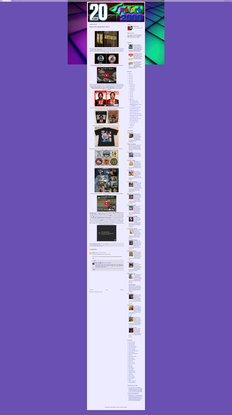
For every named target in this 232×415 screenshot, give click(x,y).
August (131, 91)
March (131, 99)
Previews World (131, 362)
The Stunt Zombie (132, 284)
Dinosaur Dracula (132, 352)
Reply (93, 258)
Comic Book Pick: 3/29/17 (134, 102)
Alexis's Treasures (132, 160)
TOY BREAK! (131, 170)
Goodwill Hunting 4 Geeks (133, 353)
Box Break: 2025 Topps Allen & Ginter (138, 230)
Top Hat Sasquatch (132, 382)
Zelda (135, 153)
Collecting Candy (131, 345)
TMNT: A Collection (132, 380)
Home (107, 289)
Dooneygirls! (131, 305)
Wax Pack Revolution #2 (134, 120)
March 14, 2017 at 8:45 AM (100, 252)
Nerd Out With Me (132, 359)
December (132, 84)
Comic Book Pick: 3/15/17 (134, 112)
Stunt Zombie (131, 369)
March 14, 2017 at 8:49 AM (106, 262)
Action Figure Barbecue (133, 181)
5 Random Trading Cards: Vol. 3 (135, 110)
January (131, 125)
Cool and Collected (132, 349)
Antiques (101, 245)
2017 (130, 83)
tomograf (118, 407)
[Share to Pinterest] (107, 244)
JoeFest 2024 (136, 252)
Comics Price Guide (132, 347)
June (131, 94)
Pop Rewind (131, 360)
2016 (130, 127)
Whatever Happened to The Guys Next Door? (137, 45)
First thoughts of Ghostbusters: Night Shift (137, 218)
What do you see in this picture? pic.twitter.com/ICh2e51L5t (134, 393)
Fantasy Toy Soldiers (132, 205)
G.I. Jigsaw (131, 152)
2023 (130, 73)
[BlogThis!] (104, 244)
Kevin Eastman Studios (133, 356)
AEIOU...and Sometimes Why (134, 194)
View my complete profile (137, 27)
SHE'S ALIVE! (136, 161)
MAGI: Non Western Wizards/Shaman (137, 207)
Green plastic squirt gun (133, 239)
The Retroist (131, 373)
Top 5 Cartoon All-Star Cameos (135, 107)
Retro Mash (130, 366)
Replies (95, 260)
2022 (130, 75)
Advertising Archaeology (96, 245)
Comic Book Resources (132, 346)
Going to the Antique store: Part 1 (135, 118)
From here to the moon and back (134, 145)
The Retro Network (132, 372)
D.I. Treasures (131, 293)
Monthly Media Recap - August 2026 (137, 195)
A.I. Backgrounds (137, 171)
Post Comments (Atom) (98, 291)
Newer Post (92, 289)
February (131, 124)
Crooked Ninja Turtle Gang (133, 350)
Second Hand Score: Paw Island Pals (136, 115)
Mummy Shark (131, 357)
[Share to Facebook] (106, 244)
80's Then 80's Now (132, 342)
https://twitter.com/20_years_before (133, 37)
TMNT (130, 379)
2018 (130, 81)
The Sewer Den (131, 375)
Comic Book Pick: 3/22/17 (134, 108)
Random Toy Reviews (133, 251)
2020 (130, 78)
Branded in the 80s (132, 343)
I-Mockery (130, 355)
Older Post (122, 289)
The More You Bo (132, 273)
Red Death (135, 328)
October (131, 88)
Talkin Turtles (131, 262)
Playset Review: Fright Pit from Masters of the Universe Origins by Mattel (137, 184)
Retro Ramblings (131, 368)
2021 (130, 76)
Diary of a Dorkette (132, 144)
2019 (130, 80)
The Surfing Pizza (132, 378)
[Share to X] (105, 244)
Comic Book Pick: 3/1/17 (134, 121)
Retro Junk (130, 365)
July (130, 93)
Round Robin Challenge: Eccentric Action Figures (135, 105)
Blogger (125, 407)
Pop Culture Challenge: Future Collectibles (137, 62)
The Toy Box (131, 132)
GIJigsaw (94, 252)
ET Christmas (136, 294)
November (132, 86)
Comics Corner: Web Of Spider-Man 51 (137, 134)
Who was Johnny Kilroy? (134, 101)
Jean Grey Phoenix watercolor (137, 306)
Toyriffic (130, 316)
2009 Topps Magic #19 (137, 274)
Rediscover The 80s (132, 363)
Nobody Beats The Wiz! (138, 53)
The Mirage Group (132, 370)
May (131, 96)
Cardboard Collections (133, 228)
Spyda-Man (97, 262)
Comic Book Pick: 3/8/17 (134, 117)
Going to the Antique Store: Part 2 (135, 113)
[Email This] (103, 244)
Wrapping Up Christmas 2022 (136, 264)
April (131, 98)
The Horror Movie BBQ (133, 216)
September (132, 89)
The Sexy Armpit (132, 376)
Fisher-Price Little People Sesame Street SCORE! (137, 318)
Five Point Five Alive (132, 327)
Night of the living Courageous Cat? (135, 285)
